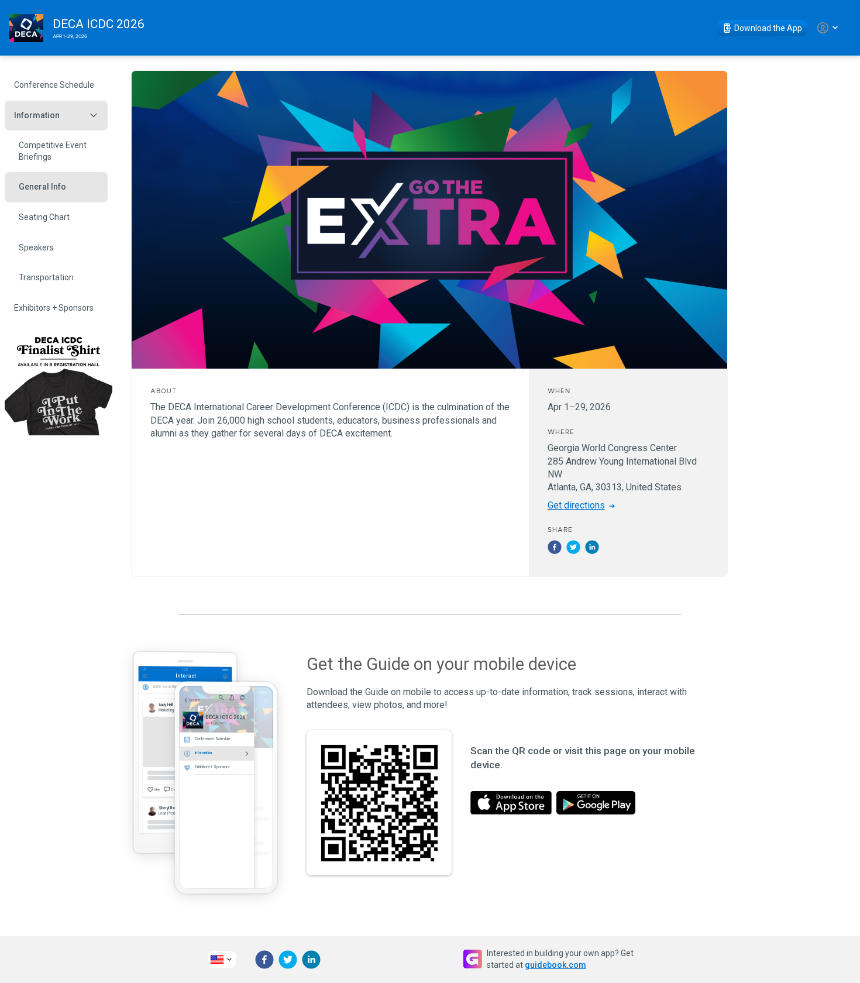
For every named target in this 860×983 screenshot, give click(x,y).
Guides (194, 699)
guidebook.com (555, 965)
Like (157, 789)
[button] (555, 547)
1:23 (185, 669)
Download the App (768, 28)
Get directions (576, 505)
